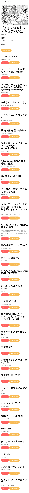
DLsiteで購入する (6, 50)
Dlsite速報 (8, 2)
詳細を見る (5, 62)
